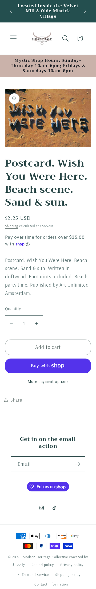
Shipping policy (68, 574)
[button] (13, 38)
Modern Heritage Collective (45, 557)
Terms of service (35, 574)
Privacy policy (71, 564)
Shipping (11, 226)
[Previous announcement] (11, 11)
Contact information (51, 584)
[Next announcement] (85, 11)
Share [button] (16, 400)
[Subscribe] (77, 464)
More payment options (48, 381)
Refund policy (42, 564)
